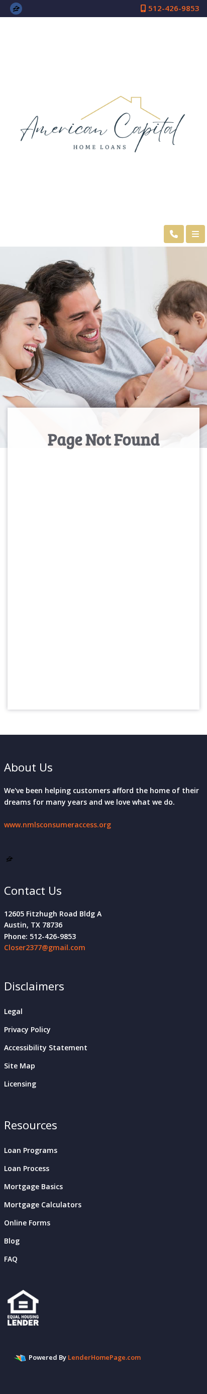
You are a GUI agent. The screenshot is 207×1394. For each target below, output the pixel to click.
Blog (12, 1241)
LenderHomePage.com (104, 1357)
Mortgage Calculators (42, 1204)
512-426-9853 (172, 8)
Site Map (19, 1065)
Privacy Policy (27, 1029)
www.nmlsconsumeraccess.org (57, 824)
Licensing (20, 1084)
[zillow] (16, 8)
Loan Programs (30, 1150)
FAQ (11, 1259)
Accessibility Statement (45, 1047)
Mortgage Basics (33, 1186)
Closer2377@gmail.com (44, 947)
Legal (13, 1011)
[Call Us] (174, 234)
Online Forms (27, 1222)
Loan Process (26, 1168)
